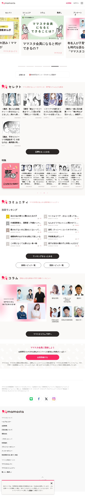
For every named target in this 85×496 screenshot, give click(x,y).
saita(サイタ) (37, 387)
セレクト (8, 12)
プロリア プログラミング (48, 389)
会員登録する (42, 357)
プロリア (36, 389)
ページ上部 (42, 480)
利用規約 (4, 443)
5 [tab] (52, 67)
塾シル (19, 389)
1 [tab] (19, 67)
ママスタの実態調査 (8, 387)
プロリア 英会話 (62, 389)
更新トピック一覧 (56, 265)
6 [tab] (61, 67)
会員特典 (4, 426)
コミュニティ (26, 13)
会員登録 (68, 3)
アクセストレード (23, 391)
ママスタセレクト (7, 464)
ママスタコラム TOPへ (42, 334)
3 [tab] (36, 67)
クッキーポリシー (7, 451)
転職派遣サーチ (27, 389)
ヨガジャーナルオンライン (23, 387)
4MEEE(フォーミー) (48, 387)
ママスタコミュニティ (8, 468)
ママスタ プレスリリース (9, 391)
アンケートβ (77, 13)
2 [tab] (27, 67)
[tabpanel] (33, 36)
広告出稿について (7, 430)
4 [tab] (44, 67)
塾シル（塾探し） (7, 472)
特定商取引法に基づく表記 (10, 455)
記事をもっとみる (42, 151)
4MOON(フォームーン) (8, 389)
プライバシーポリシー (8, 447)
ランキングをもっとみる (42, 256)
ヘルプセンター (6, 421)
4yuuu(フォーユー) (61, 387)
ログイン (76, 3)
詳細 (30, 490)
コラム (42, 12)
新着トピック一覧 (28, 265)
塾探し (59, 12)
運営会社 (4, 434)
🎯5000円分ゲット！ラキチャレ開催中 (42, 75)
